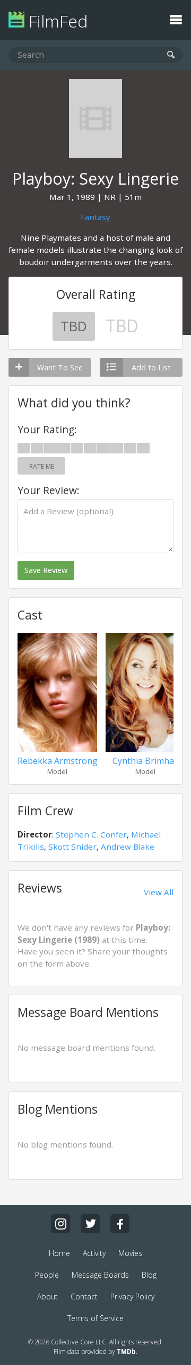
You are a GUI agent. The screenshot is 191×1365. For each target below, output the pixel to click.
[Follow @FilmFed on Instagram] (60, 1223)
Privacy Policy (132, 1296)
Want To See (60, 367)
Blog (149, 1275)
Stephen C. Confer (91, 834)
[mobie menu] (175, 18)
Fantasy (95, 217)
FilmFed (56, 21)
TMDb (126, 1351)
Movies (130, 1253)
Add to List (151, 367)
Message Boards (100, 1275)
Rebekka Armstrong (58, 761)
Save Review (45, 570)
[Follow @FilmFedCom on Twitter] (90, 1223)
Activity (94, 1253)
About (47, 1296)
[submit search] (171, 55)
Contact (84, 1296)
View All (158, 892)
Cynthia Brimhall (145, 761)
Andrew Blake (127, 846)
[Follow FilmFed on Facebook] (119, 1223)
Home (59, 1253)
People (47, 1275)
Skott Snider (72, 846)
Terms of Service (95, 1318)
